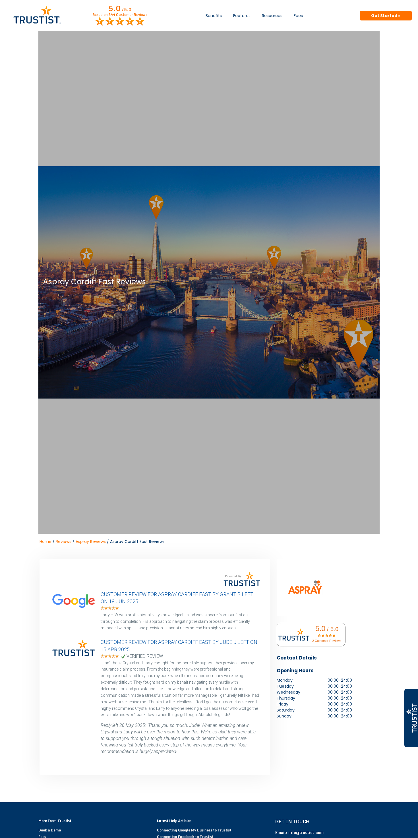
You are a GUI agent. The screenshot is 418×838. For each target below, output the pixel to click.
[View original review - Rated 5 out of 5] (110, 608)
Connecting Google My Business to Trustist (194, 830)
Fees (298, 15)
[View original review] (76, 608)
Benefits (214, 15)
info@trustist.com (306, 832)
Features (242, 15)
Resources (272, 15)
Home (45, 541)
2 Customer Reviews (326, 640)
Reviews (63, 541)
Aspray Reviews (91, 541)
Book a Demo (49, 830)
